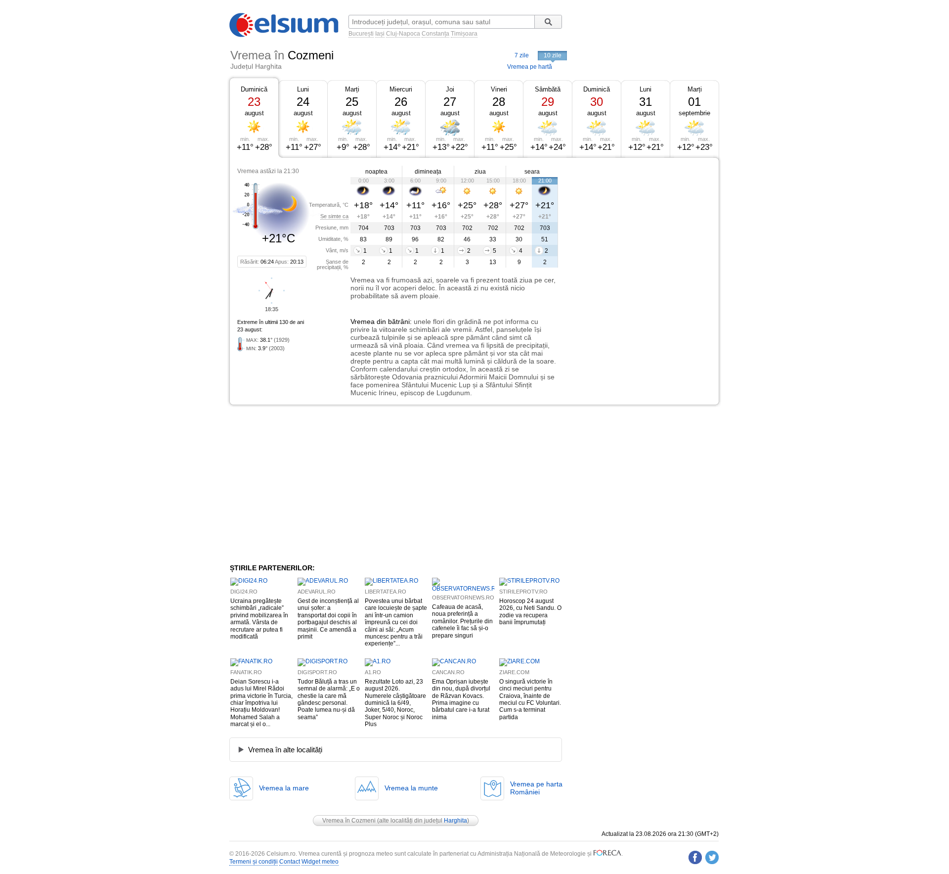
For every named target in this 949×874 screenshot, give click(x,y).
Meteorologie (568, 853)
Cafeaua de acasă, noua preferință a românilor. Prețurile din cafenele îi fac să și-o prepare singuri (462, 621)
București (361, 33)
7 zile (522, 55)
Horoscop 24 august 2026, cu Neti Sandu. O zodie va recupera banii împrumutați (530, 612)
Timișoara (464, 33)
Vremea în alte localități (285, 749)
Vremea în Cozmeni (349, 820)
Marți (352, 89)
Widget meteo (320, 861)
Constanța (435, 33)
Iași (380, 33)
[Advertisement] (638, 231)
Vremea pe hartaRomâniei (536, 788)
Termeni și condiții (253, 861)
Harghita (455, 820)
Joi (450, 89)
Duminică (254, 89)
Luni (303, 89)
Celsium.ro (281, 853)
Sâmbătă (548, 89)
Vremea (362, 321)
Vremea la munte (411, 788)
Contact (289, 861)
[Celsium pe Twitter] (712, 857)
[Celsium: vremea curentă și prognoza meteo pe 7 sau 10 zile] (284, 35)
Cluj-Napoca (403, 33)
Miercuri (400, 89)
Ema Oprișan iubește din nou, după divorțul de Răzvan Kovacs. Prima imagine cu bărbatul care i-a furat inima (461, 699)
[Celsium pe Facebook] (695, 857)
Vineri (499, 89)
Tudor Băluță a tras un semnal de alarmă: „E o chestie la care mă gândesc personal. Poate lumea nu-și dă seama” (329, 699)
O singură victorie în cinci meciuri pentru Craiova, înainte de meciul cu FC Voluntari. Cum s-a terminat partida (530, 699)
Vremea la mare (284, 788)
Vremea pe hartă (529, 67)
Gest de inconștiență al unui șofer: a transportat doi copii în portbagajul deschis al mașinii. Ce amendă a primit (328, 619)
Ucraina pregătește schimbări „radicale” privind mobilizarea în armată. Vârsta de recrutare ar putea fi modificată (259, 619)
